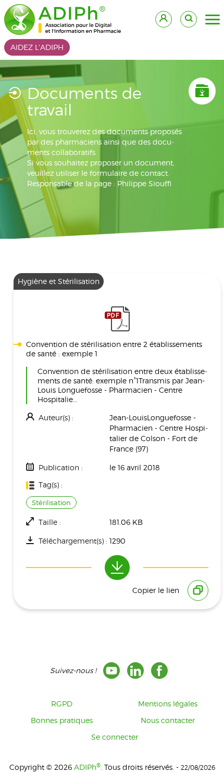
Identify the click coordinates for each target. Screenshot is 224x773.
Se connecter (114, 736)
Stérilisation (51, 502)
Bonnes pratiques (62, 720)
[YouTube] (111, 670)
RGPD (61, 703)
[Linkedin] (135, 670)
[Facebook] (159, 670)
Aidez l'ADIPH (37, 47)
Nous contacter (168, 720)
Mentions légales (167, 703)
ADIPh (87, 767)
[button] (212, 20)
